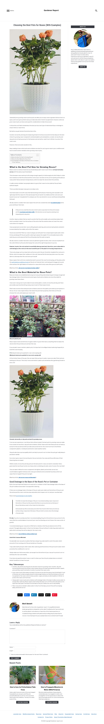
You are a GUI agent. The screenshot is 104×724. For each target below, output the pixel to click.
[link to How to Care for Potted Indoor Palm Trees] (23, 675)
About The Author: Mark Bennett (63, 717)
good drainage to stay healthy (24, 496)
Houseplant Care (69, 714)
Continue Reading (23, 702)
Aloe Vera (94, 714)
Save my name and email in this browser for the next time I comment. (29, 654)
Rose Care (38, 714)
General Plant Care (48, 714)
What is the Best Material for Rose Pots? (21, 159)
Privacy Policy (49, 717)
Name (12, 647)
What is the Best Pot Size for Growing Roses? (22, 157)
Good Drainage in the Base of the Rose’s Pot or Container (24, 160)
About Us (82, 66)
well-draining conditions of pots (20, 262)
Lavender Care (17, 714)
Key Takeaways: (17, 162)
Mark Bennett (27, 604)
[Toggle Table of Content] (36, 155)
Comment (13, 628)
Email (11, 651)
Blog (56, 714)
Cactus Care (78, 714)
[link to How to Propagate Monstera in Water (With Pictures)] (52, 675)
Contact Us (41, 717)
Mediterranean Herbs (29, 714)
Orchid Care (86, 714)
